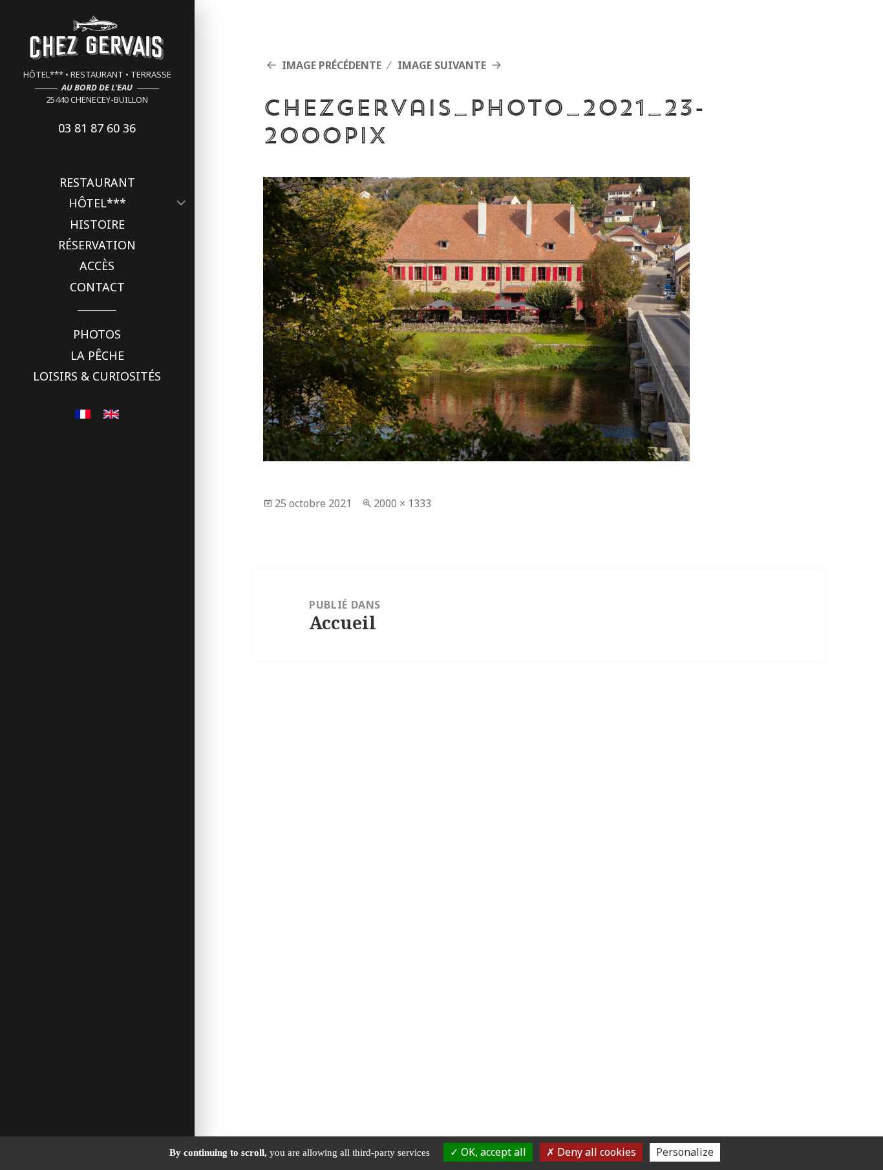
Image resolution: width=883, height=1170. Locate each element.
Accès (97, 265)
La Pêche (97, 355)
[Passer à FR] (83, 412)
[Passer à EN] (111, 412)
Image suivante (442, 65)
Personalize (685, 1152)
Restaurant (97, 182)
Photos (97, 334)
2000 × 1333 (402, 503)
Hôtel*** (97, 203)
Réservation (97, 245)
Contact (97, 287)
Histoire (97, 224)
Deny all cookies (595, 1152)
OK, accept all (492, 1152)
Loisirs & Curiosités (97, 376)
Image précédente (331, 65)
